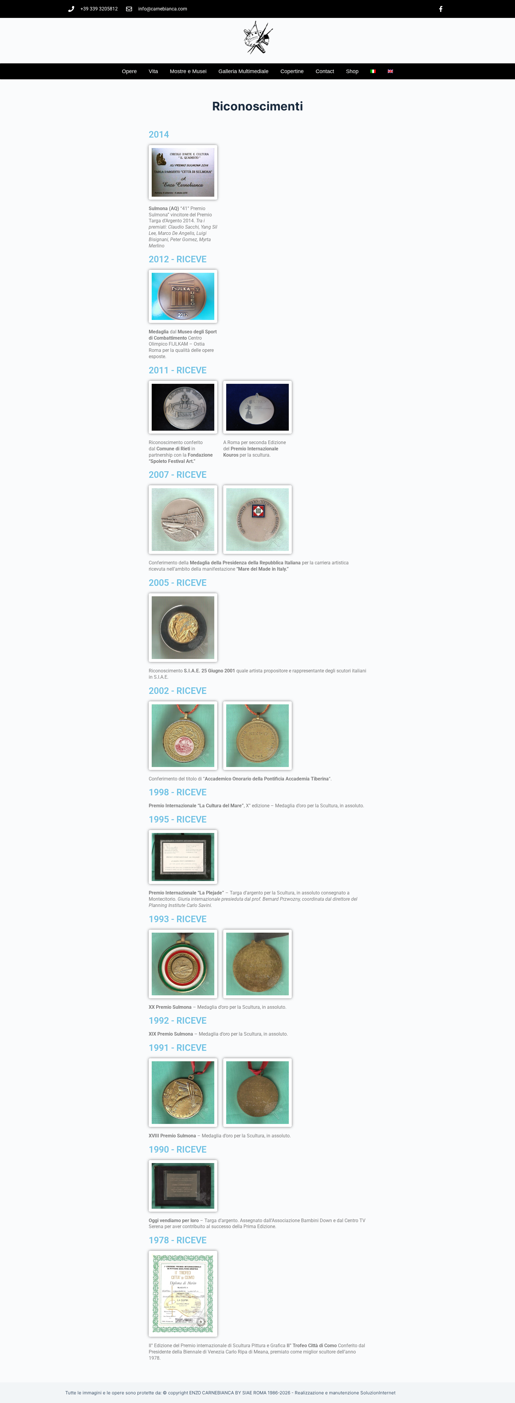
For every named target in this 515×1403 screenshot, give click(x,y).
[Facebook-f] (441, 9)
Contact (325, 71)
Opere (129, 71)
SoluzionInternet (377, 1393)
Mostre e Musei (188, 71)
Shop (352, 71)
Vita (153, 71)
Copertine (292, 71)
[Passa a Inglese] (390, 71)
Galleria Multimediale (243, 71)
